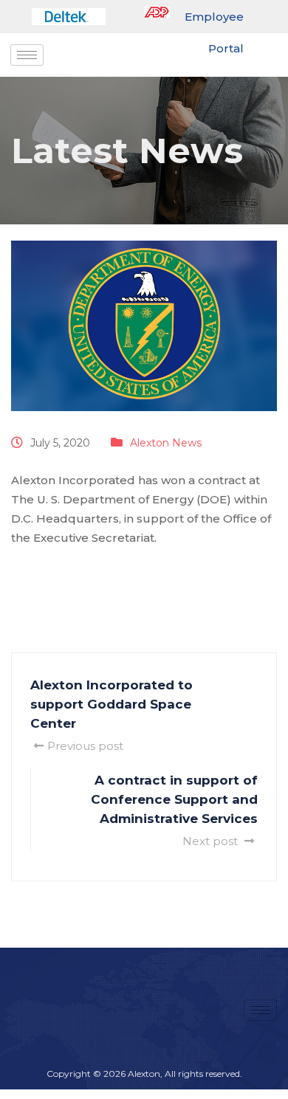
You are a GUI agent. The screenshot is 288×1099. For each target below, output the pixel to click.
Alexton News (166, 442)
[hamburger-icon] (27, 55)
